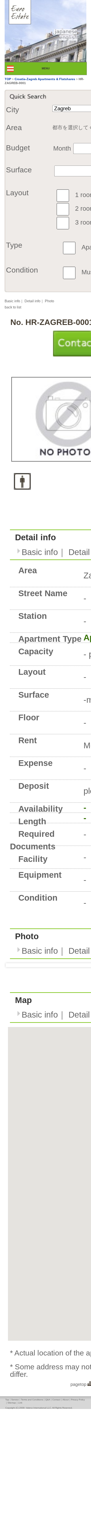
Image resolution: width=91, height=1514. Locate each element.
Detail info (32, 301)
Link (20, 1403)
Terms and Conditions (32, 1399)
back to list (13, 307)
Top (7, 1399)
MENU (50, 68)
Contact (56, 1399)
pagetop (78, 1384)
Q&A (47, 1399)
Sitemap (12, 1403)
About (66, 1399)
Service (15, 1399)
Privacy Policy (78, 1399)
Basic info (12, 301)
